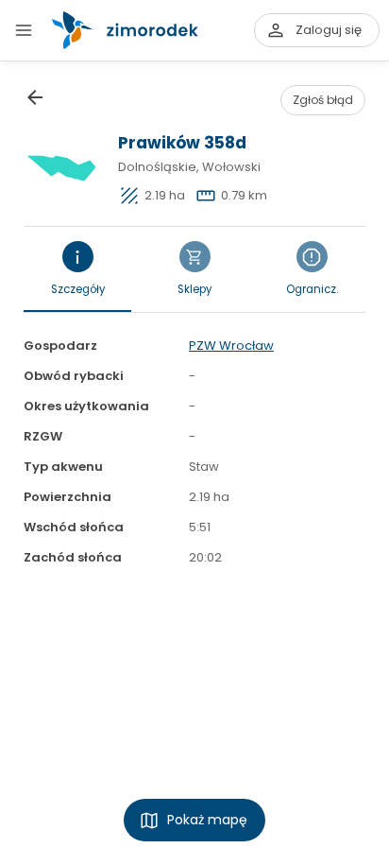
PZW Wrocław (231, 346)
